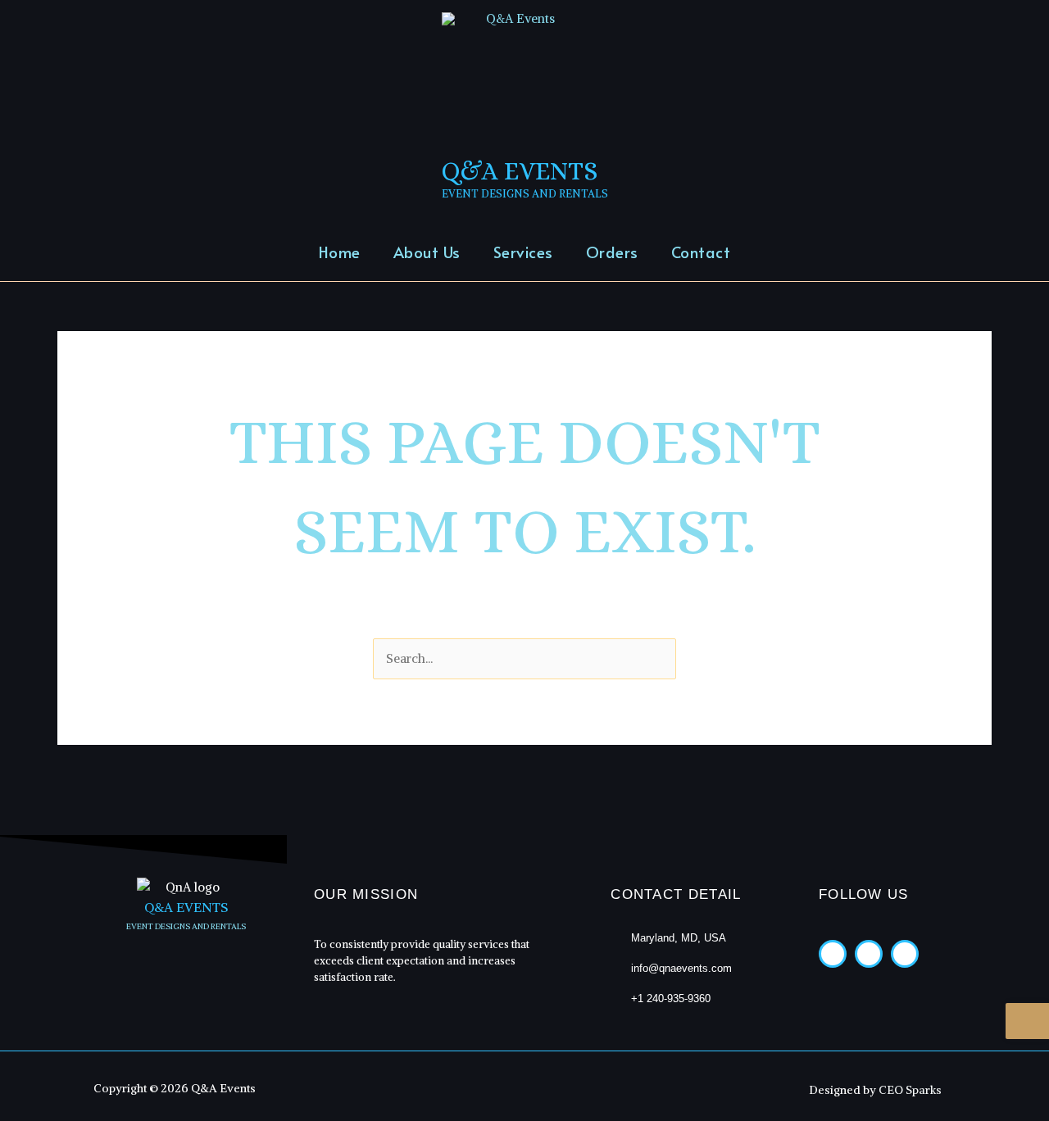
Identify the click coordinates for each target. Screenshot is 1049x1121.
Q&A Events (519, 171)
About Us (427, 251)
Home (340, 251)
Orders (612, 251)
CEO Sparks (910, 1089)
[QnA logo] (186, 887)
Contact (701, 251)
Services (523, 251)
